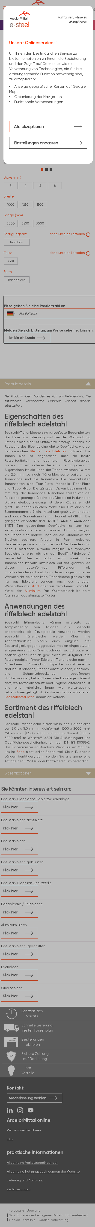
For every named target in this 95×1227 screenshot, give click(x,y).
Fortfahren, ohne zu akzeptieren (72, 19)
